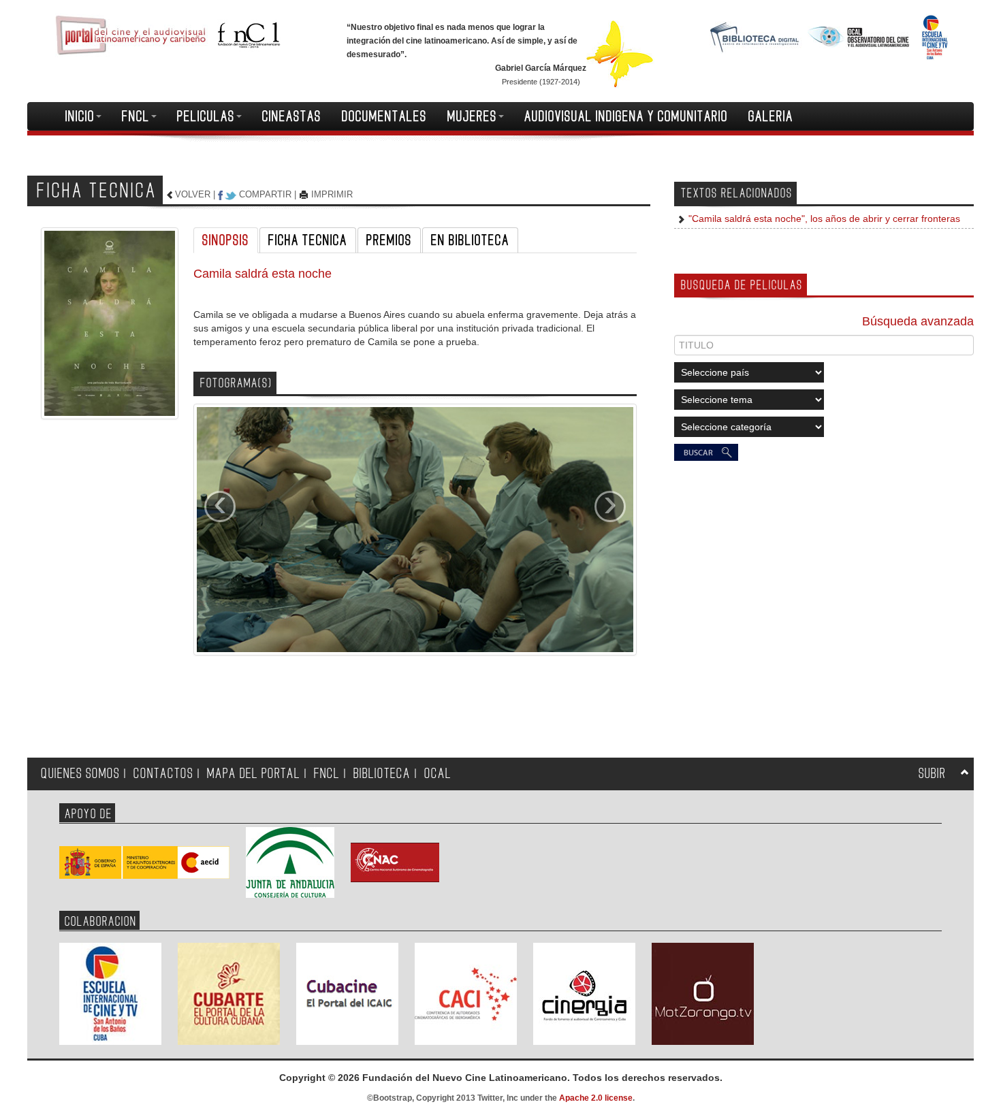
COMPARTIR (265, 194)
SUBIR (932, 773)
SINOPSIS (225, 240)
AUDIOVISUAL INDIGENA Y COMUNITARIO (626, 116)
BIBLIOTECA (382, 773)
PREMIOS (389, 240)
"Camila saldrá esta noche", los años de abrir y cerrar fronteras (823, 219)
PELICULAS (206, 116)
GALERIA (770, 116)
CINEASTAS (291, 116)
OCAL (437, 773)
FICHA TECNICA (307, 240)
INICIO (80, 116)
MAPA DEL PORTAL (253, 773)
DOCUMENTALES (384, 116)
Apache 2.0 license (596, 1098)
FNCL (136, 116)
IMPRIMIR (332, 194)
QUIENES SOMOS (80, 773)
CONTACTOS (163, 773)
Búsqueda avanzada (918, 321)
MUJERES (472, 116)
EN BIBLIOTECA (470, 240)
